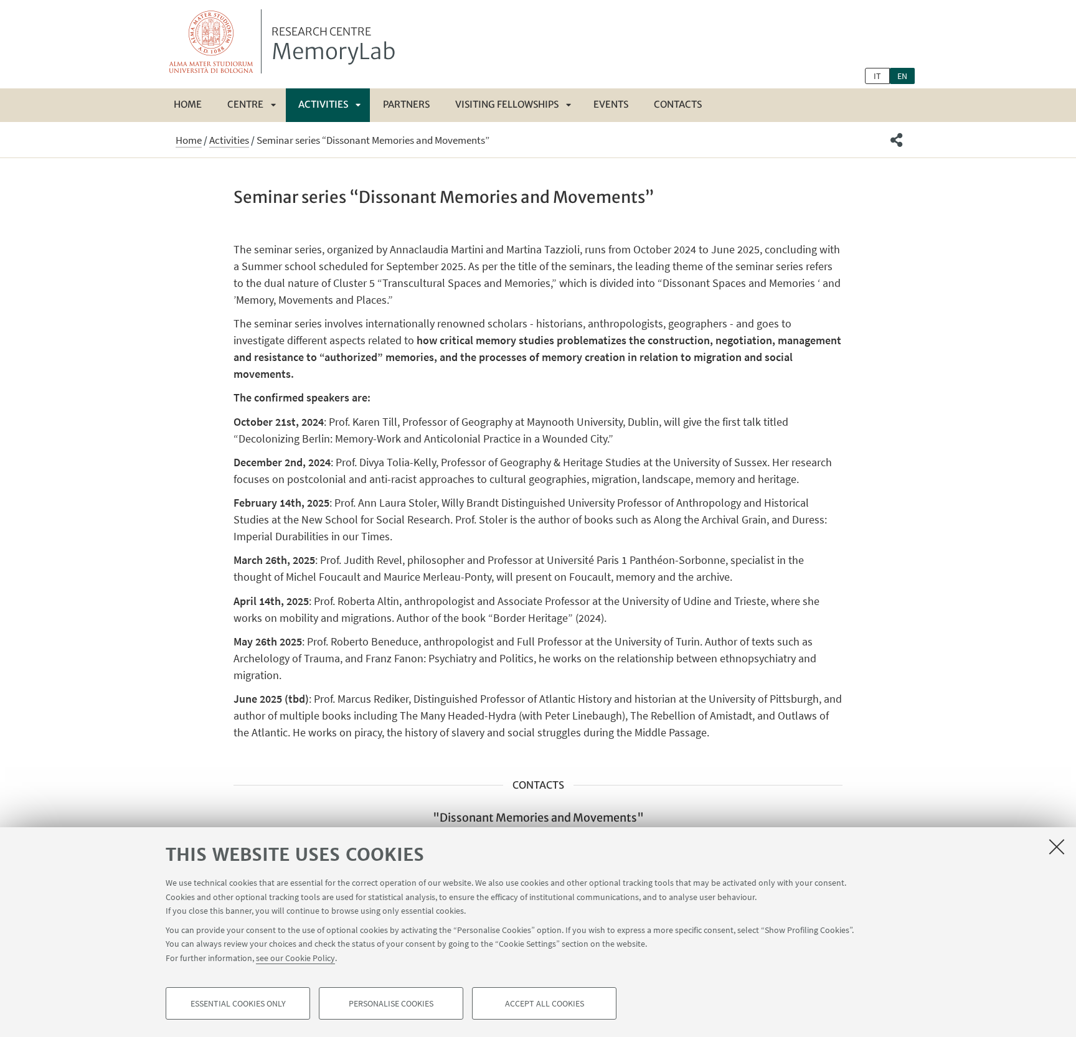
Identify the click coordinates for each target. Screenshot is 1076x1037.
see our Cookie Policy (295, 957)
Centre (245, 104)
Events (610, 104)
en (902, 76)
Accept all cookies (544, 1003)
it (877, 76)
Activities (323, 104)
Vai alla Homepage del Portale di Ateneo (211, 41)
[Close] (1057, 846)
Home (188, 104)
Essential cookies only (238, 1003)
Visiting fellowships (507, 104)
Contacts (678, 104)
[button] (896, 140)
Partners (406, 104)
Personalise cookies (391, 1003)
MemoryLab (333, 45)
